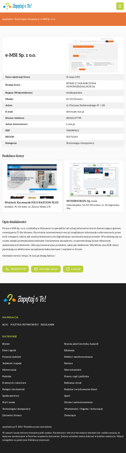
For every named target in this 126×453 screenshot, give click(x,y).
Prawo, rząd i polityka (76, 376)
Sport (67, 396)
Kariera (68, 363)
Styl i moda (8, 402)
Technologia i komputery (80, 143)
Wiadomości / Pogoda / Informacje (83, 409)
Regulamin (47, 325)
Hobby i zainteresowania (78, 357)
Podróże (6, 376)
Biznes (6, 344)
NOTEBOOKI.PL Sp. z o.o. (82, 201)
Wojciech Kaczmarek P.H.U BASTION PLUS (31, 202)
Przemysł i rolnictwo (14, 383)
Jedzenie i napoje (12, 363)
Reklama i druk (73, 383)
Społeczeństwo (10, 396)
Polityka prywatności (24, 325)
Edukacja (69, 350)
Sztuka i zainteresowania (78, 402)
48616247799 (73, 118)
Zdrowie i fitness (12, 415)
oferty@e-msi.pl (75, 111)
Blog (5, 325)
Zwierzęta (70, 415)
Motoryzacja (9, 370)
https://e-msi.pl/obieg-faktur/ (38, 256)
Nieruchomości (72, 370)
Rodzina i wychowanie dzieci (80, 389)
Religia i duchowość (13, 389)
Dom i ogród (9, 350)
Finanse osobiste (11, 357)
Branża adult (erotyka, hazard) (81, 344)
